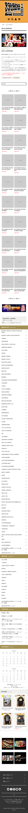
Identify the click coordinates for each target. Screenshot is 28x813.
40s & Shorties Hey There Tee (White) (7, 210)
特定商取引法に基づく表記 (16, 801)
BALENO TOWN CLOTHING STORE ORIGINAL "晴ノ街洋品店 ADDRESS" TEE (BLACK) (7, 727)
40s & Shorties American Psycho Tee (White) (7, 148)
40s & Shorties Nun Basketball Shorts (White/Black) (20, 270)
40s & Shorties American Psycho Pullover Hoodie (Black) (20, 169)
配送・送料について (19, 799)
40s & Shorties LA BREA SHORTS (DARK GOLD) (8, 128)
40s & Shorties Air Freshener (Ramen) (20, 250)
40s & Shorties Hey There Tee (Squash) (20, 210)
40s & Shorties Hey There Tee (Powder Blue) (7, 290)
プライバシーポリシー (11, 802)
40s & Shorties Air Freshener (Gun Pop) (7, 270)
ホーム (5, 799)
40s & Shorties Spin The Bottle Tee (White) (20, 128)
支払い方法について (11, 799)
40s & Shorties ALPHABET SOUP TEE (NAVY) (8, 108)
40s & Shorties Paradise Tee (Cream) (7, 190)
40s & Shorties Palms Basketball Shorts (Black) (20, 190)
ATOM (20, 802)
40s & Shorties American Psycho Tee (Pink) (19, 148)
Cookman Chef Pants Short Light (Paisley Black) (20, 727)
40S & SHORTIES (9, 24)
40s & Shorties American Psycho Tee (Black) (7, 168)
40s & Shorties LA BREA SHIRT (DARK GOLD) (20, 108)
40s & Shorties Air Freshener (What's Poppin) (20, 230)
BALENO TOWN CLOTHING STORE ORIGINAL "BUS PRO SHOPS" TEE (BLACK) (20, 708)
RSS (17, 802)
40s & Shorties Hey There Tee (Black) (7, 230)
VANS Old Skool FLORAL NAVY (7, 708)
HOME (3, 24)
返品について (8, 801)
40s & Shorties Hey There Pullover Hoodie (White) (20, 290)
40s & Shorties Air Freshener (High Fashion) (7, 250)
